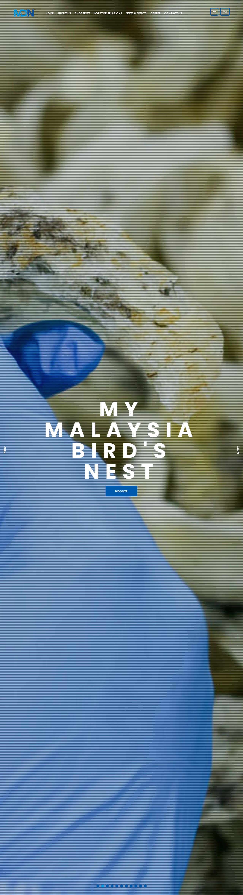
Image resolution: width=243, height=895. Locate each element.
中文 (225, 11)
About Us (64, 13)
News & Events (136, 13)
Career (155, 13)
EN (214, 11)
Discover (121, 491)
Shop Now (82, 13)
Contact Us (173, 13)
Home (50, 13)
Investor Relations (108, 13)
